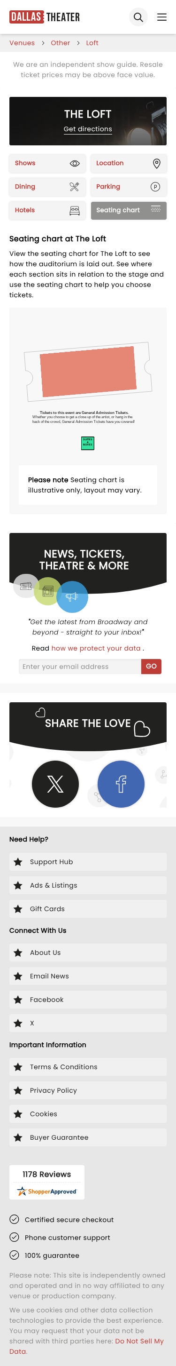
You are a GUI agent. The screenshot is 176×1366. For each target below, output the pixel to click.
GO (151, 666)
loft (92, 43)
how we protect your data (97, 648)
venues (22, 43)
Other (60, 43)
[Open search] (138, 17)
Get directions (88, 129)
